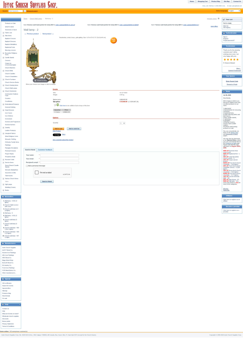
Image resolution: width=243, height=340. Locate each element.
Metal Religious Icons (11, 136)
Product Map (215, 1)
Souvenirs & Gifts (10, 172)
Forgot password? (229, 40)
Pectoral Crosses (10, 151)
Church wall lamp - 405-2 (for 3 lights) (12, 228)
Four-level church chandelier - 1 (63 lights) (232, 163)
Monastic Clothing (10, 139)
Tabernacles (9, 175)
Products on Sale (10, 23)
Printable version (212, 18)
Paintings (8, 145)
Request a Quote (232, 84)
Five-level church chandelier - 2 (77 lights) (231, 174)
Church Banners (10, 68)
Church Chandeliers (11, 76)
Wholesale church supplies (10, 316)
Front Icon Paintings (8, 268)
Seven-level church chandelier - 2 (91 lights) (232, 171)
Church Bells (9, 70)
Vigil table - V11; (234, 181)
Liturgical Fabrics (10, 133)
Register (225, 38)
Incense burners (10, 124)
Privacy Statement (8, 324)
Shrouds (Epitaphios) (11, 170)
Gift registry (226, 27)
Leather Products (10, 130)
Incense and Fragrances (12, 121)
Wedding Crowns (10, 187)
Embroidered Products (12, 104)
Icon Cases (8, 113)
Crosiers (7, 98)
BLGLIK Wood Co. (8, 263)
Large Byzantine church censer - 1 (231, 157)
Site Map (227, 1)
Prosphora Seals (10, 156)
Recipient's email (32, 162)
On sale (4, 298)
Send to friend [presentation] (30, 150)
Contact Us (237, 1)
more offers (214, 26)
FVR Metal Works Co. (9, 270)
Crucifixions (8, 101)
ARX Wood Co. (7, 257)
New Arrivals (6, 296)
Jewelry (7, 127)
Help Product (57, 131)
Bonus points (6, 321)
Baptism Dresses (10, 41)
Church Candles (10, 73)
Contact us (5, 308)
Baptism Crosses (10, 38)
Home (25, 18)
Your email (29, 159)
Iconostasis (8, 119)
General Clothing (10, 107)
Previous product (31, 34)
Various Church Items (11, 178)
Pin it (63, 134)
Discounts (5, 318)
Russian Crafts (9, 159)
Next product (48, 34)
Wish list (225, 26)
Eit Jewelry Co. (7, 265)
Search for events (7, 285)
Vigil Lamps (8, 184)
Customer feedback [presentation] (45, 150)
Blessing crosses (10, 50)
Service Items (9, 162)
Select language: (222, 11)
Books (7, 190)
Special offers (6, 288)
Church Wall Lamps (36, 18)
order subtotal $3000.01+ (191, 25)
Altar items (8, 35)
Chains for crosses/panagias (10, 64)
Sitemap (4, 291)
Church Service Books (12, 82)
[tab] (30, 150)
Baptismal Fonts (10, 47)
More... (238, 68)
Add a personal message (36, 166)
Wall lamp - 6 (9, 213)
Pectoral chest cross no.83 (230, 151)
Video (6, 181)
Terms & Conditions (8, 326)
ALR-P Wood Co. (7, 250)
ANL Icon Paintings (8, 255)
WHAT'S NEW (9, 27)
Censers (7, 60)
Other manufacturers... (9, 273)
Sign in (225, 37)
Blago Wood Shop (7, 260)
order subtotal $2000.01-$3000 (128, 25)
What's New (234, 132)
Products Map (6, 293)
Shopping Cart (203, 1)
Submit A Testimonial (234, 70)
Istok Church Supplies (9, 247)
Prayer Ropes (9, 153)
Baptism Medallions (11, 44)
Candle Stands (9, 57)
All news (225, 188)
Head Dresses (9, 110)
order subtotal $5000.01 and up (65, 25)
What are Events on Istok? (10, 313)
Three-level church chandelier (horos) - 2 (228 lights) (231, 167)
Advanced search (32, 11)
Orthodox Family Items (12, 142)
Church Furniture (10, 79)
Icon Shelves (9, 116)
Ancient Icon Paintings (9, 252)
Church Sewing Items (11, 85)
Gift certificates (7, 283)
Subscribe (226, 190)
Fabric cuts (8, 32)
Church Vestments (10, 91)
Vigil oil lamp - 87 (234, 179)
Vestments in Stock (11, 30)
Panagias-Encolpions (11, 148)
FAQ (3, 311)
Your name (30, 155)
